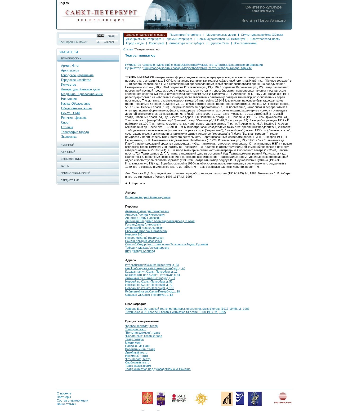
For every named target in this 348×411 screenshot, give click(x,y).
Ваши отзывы (66, 404)
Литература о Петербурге (186, 43)
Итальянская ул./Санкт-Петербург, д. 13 (152, 265)
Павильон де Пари (137, 346)
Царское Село (219, 43)
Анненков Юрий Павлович (142, 218)
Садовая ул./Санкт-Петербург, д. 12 (149, 294)
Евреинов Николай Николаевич (146, 231)
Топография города (75, 132)
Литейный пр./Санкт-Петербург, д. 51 (150, 278)
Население (69, 99)
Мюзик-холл (133, 342)
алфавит (109, 42)
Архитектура (70, 70)
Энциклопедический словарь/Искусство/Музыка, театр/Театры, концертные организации (203, 64)
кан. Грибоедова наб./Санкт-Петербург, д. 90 (155, 268)
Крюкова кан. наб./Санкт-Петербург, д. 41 (152, 275)
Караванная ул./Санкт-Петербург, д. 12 (151, 271)
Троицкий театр (135, 329)
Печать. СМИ (70, 113)
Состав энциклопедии (72, 400)
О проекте (64, 393)
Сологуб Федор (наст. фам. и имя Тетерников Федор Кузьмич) (166, 244)
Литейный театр (136, 352)
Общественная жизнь (76, 108)
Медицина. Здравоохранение (82, 94)
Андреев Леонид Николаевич (145, 214)
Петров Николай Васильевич (144, 237)
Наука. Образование (75, 103)
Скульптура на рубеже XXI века (262, 34)
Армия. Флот (70, 65)
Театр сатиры (134, 339)
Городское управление (77, 75)
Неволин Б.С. (134, 234)
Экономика (68, 136)
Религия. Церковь (74, 117)
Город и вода (135, 43)
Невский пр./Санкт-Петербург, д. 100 (149, 288)
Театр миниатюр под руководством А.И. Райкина (158, 369)
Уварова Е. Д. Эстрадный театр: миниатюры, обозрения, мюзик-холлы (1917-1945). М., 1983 (187, 308)
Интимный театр (136, 356)
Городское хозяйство (76, 80)
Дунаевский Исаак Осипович (144, 228)
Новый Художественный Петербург (221, 39)
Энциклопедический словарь (145, 34)
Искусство (68, 84)
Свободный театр (137, 362)
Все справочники (245, 43)
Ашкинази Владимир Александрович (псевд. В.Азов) (160, 221)
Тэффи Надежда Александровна (147, 247)
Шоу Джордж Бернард (140, 251)
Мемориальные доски (221, 34)
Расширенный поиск (72, 42)
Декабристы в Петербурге (143, 39)
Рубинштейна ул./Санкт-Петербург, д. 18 (152, 291)
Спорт (65, 122)
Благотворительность (265, 39)
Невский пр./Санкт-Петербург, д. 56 (149, 281)
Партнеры (64, 397)
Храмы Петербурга (179, 39)
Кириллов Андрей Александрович (147, 197)
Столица (67, 127)
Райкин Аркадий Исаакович (143, 241)
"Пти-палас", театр (138, 359)
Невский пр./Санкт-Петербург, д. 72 (149, 285)
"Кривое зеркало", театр (141, 326)
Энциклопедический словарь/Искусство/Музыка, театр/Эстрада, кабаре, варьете (197, 68)
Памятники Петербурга (185, 34)
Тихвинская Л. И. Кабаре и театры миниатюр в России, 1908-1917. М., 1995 (175, 312)
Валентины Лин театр (140, 349)
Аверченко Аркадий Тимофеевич (147, 211)
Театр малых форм (138, 365)
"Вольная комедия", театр (142, 332)
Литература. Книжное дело (80, 89)
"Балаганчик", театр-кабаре (143, 336)
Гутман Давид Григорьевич (143, 224)
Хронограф (156, 43)
